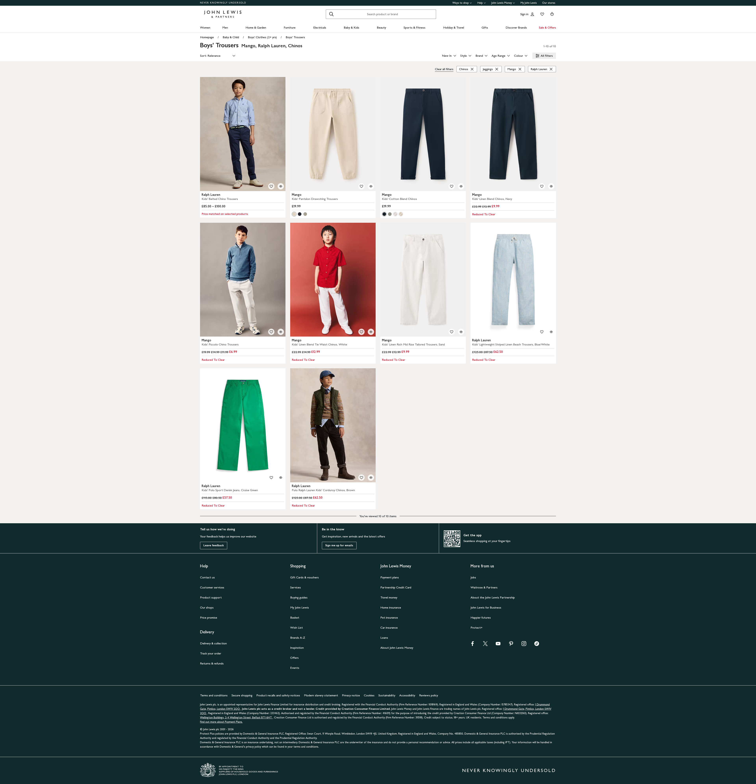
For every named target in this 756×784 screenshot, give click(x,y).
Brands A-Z (297, 637)
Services (295, 587)
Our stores (548, 3)
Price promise (208, 617)
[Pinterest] (511, 645)
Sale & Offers (547, 27)
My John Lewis (529, 3)
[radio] (294, 214)
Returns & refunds (212, 663)
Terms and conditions (214, 695)
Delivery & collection (213, 643)
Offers (294, 658)
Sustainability (386, 695)
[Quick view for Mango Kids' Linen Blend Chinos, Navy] (551, 186)
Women (205, 27)
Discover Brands (516, 27)
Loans (384, 637)
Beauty (381, 27)
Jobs (473, 577)
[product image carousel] (242, 134)
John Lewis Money (501, 3)
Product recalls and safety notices (278, 695)
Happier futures (481, 617)
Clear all (444, 69)
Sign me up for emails (339, 545)
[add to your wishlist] (271, 186)
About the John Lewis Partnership (493, 597)
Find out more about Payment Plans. (221, 722)
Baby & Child (231, 37)
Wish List (296, 627)
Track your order (210, 653)
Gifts (485, 27)
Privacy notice (351, 695)
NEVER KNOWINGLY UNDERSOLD (223, 2)
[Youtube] (498, 645)
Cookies (369, 695)
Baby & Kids (351, 27)
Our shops (207, 607)
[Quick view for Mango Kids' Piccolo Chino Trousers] (281, 332)
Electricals (319, 27)
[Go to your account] (532, 14)
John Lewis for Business (486, 607)
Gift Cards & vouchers (304, 577)
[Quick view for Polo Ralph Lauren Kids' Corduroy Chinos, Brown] (371, 477)
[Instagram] (524, 645)
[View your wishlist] (541, 14)
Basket (294, 617)
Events (294, 668)
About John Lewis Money (396, 647)
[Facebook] (472, 645)
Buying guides (299, 597)
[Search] (331, 14)
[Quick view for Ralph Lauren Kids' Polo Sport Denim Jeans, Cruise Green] (281, 477)
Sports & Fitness (414, 27)
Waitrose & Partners (484, 587)
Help (480, 3)
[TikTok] (536, 645)
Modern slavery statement (321, 695)
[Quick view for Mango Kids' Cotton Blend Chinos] (461, 186)
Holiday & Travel (453, 27)
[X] (485, 645)
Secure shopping (242, 695)
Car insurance (389, 627)
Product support (211, 597)
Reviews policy (428, 695)
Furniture (290, 27)
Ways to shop (460, 3)
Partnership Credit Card (395, 587)
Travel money (388, 597)
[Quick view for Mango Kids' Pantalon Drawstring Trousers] (371, 186)
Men (225, 27)
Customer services (212, 587)
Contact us (207, 577)
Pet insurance (389, 617)
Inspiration (297, 647)
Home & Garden (256, 27)
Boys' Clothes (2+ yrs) (262, 37)
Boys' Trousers (295, 37)
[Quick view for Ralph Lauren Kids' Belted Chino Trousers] (281, 186)
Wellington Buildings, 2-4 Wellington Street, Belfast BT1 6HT (236, 717)
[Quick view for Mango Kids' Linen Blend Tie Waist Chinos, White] (371, 332)
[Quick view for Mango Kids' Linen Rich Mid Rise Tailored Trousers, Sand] (461, 332)
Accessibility (407, 695)
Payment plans (389, 577)
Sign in (524, 14)
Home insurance (390, 607)
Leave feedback (213, 545)
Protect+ (477, 627)
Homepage (207, 37)
